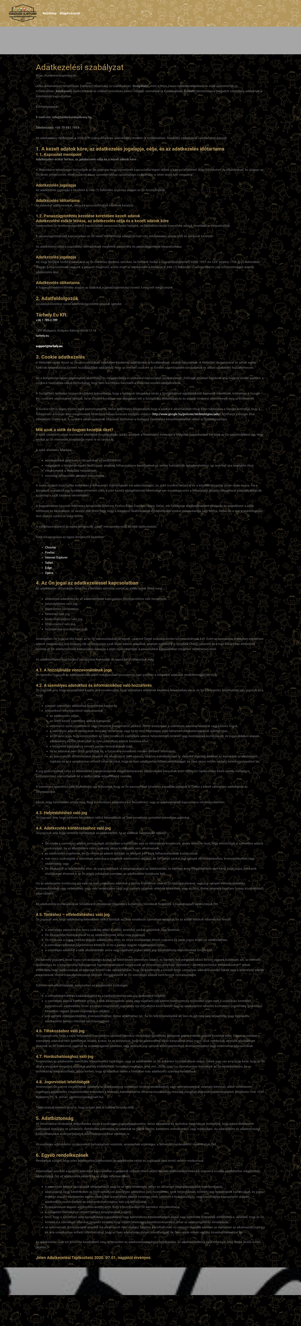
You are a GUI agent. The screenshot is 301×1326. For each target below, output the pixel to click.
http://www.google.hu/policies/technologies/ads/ (186, 414)
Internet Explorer (56, 557)
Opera (49, 573)
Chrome (50, 547)
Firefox (49, 552)
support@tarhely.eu (49, 346)
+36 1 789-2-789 (46, 320)
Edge (48, 568)
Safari (49, 562)
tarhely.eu (42, 336)
